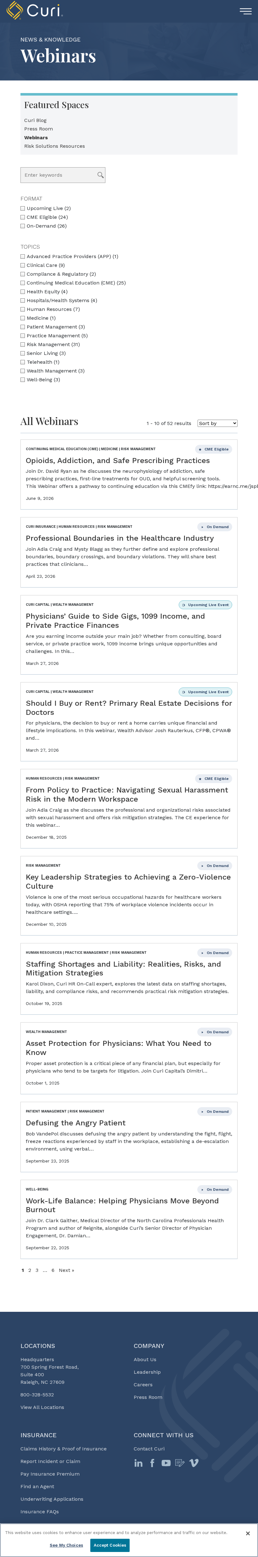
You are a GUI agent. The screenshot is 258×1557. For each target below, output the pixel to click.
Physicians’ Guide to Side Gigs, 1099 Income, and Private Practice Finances (115, 621)
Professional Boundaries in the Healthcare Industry (120, 538)
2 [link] (29, 1270)
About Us (145, 1359)
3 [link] (37, 1270)
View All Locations (42, 1407)
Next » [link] (66, 1270)
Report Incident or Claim (50, 1461)
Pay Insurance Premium (50, 1474)
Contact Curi (149, 1449)
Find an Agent (37, 1486)
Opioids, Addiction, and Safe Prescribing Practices (118, 460)
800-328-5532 (37, 1395)
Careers (143, 1385)
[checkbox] (129, 226)
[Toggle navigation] (246, 11)
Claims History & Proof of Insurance (63, 1449)
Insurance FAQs (39, 1512)
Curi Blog (35, 120)
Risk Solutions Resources (54, 146)
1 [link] (23, 1270)
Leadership (147, 1372)
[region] (129, 1540)
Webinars (36, 138)
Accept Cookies (110, 1545)
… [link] (45, 1270)
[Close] (248, 1533)
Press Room (38, 129)
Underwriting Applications (51, 1499)
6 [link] (53, 1270)
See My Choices (66, 1545)
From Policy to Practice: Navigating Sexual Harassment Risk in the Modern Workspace (127, 794)
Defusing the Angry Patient (76, 1122)
